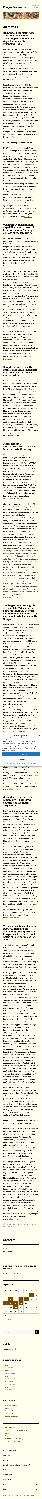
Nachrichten (12, 1226)
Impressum (33, 763)
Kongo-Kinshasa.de (14, 7)
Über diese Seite (9, 1451)
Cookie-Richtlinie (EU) (14, 1441)
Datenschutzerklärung (22, 763)
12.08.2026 (9, 1371)
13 (21, 1303)
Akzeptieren (21, 754)
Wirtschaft (7, 1479)
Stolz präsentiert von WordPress (27, 1495)
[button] (39, 736)
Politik (5, 1470)
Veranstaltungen (11, 1416)
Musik (5, 1489)
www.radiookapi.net (11, 789)
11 (11, 1303)
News (5, 1460)
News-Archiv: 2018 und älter (16, 1430)
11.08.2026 (9, 1382)
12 (16, 1303)
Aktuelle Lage (8, 1455)
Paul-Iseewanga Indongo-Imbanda (17, 1224)
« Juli (10, 1320)
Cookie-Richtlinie (10, 763)
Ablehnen (21, 759)
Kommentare (10, 1408)
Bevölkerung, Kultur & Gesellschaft (16, 1465)
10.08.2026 (9, 1387)
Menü (35, 7)
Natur (5, 1484)
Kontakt (8, 1433)
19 (16, 1307)
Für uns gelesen (11, 1405)
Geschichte (7, 1475)
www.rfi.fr (28, 216)
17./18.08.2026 (10, 1365)
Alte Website (10, 1428)
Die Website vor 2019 (11, 1273)
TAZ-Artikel (10, 1414)
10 (6, 1303)
